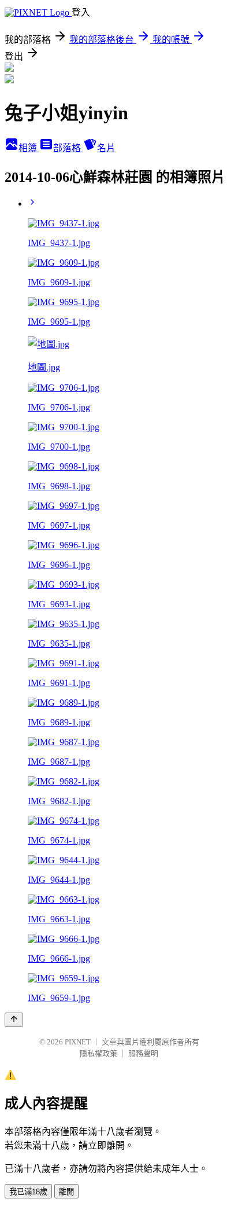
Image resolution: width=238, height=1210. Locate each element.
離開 (66, 1191)
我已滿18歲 (28, 1191)
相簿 (28, 148)
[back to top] (14, 1020)
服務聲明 (143, 1053)
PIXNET (78, 1041)
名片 (106, 148)
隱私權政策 (98, 1053)
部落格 (68, 148)
